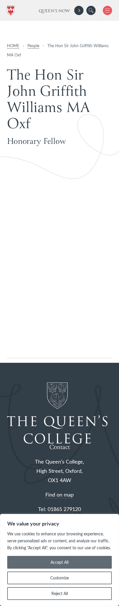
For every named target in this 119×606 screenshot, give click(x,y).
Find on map (59, 494)
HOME (13, 45)
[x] (105, 10)
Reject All (59, 593)
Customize (59, 578)
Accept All (59, 562)
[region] (59, 560)
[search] (90, 10)
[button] (91, 10)
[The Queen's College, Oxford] (12, 10)
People (33, 45)
